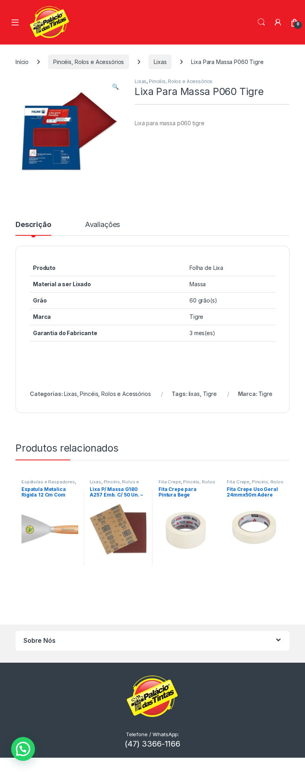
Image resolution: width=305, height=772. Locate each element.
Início (22, 61)
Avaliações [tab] (102, 225)
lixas (194, 393)
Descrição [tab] (33, 225)
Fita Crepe (169, 482)
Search (261, 22)
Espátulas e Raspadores (48, 482)
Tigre (210, 393)
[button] (115, 86)
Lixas (160, 61)
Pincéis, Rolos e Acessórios (88, 61)
